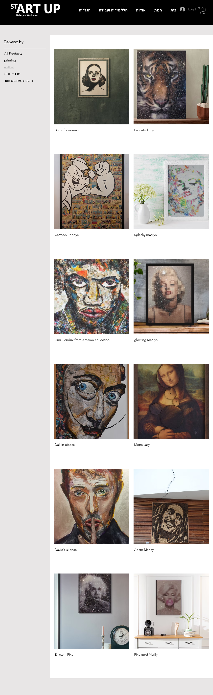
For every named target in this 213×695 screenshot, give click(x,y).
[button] (202, 10)
